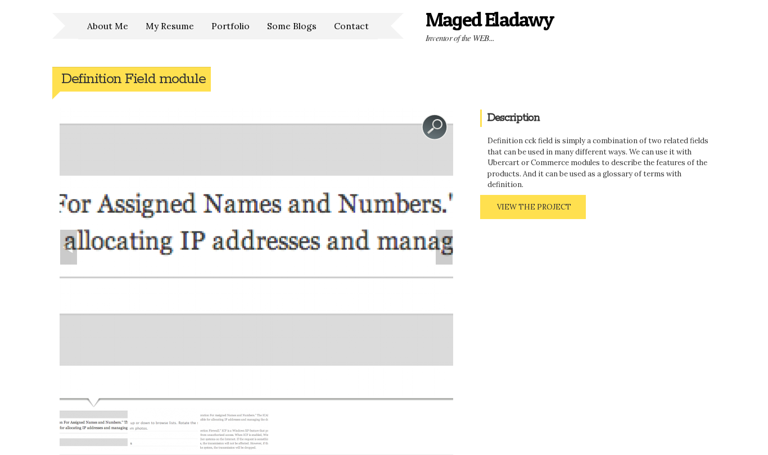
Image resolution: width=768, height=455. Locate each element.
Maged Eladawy (490, 19)
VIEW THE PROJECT (534, 207)
